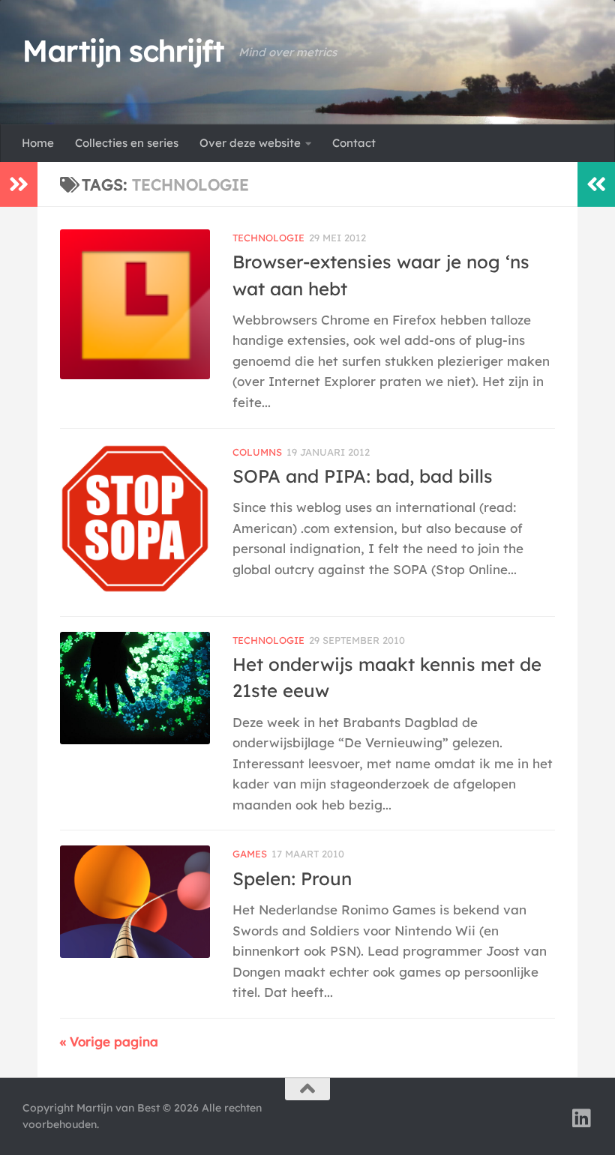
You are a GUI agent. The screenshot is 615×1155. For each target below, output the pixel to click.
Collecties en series (126, 143)
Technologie (268, 238)
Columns (257, 452)
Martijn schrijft (123, 50)
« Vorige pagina (109, 1041)
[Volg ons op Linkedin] (582, 1118)
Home (38, 143)
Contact (354, 143)
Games (249, 854)
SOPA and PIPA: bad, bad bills (362, 476)
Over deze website (250, 143)
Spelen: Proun (292, 878)
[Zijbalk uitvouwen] (19, 184)
